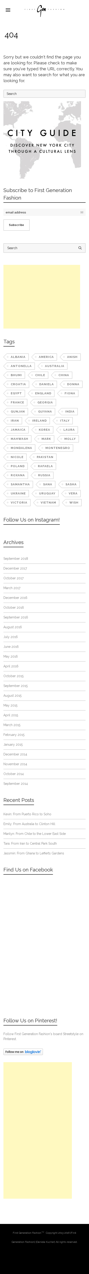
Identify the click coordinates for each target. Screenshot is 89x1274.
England (43, 393)
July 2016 (10, 637)
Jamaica (18, 429)
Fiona (70, 393)
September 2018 (15, 558)
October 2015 (13, 676)
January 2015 (13, 744)
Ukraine (18, 493)
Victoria (19, 502)
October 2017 (13, 578)
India (70, 411)
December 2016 (15, 598)
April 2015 (10, 715)
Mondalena (21, 448)
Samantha (20, 484)
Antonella (21, 366)
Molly (70, 439)
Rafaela (45, 466)
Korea (44, 429)
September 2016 (15, 617)
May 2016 (10, 656)
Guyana (45, 411)
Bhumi (16, 375)
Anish (72, 357)
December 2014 (15, 754)
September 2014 (15, 783)
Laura (69, 429)
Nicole (17, 457)
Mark (46, 439)
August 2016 (12, 627)
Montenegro (57, 448)
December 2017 (15, 568)
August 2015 (12, 695)
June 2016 (11, 646)
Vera (73, 493)
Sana (47, 484)
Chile (40, 375)
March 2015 (11, 725)
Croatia (18, 384)
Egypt (16, 393)
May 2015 (10, 705)
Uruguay (47, 493)
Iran (15, 420)
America (46, 357)
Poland (18, 466)
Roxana (18, 475)
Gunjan (18, 411)
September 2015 (15, 686)
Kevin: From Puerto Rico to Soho (27, 814)
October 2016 (13, 607)
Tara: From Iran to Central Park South (30, 843)
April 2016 (10, 666)
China (63, 375)
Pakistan (45, 457)
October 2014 (13, 774)
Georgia (45, 402)
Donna (73, 384)
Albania (18, 357)
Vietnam (48, 502)
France (17, 402)
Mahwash (19, 439)
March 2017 (11, 588)
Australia (54, 366)
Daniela (46, 384)
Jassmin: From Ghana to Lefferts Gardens (33, 853)
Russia (44, 475)
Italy (65, 420)
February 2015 (13, 735)
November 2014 (15, 764)
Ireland (39, 420)
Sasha (71, 484)
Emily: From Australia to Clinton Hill (29, 824)
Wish (74, 502)
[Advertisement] (41, 297)
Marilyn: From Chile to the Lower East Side (34, 834)
